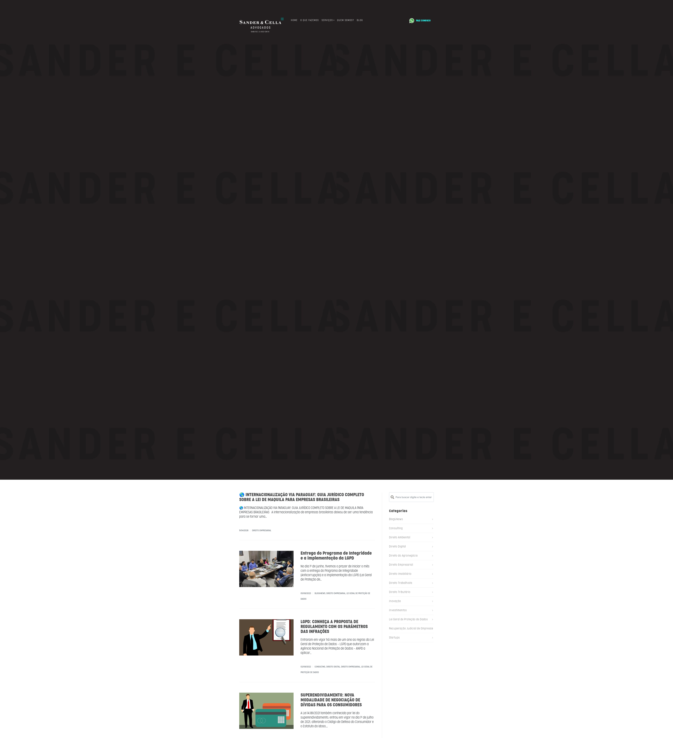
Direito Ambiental (399, 537)
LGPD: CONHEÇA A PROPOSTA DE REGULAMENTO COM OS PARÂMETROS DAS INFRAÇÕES (334, 626)
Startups (394, 637)
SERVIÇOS (327, 20)
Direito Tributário (399, 592)
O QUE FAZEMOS (309, 20)
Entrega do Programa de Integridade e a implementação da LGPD (336, 556)
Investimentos (398, 610)
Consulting (320, 666)
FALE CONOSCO (423, 20)
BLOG (360, 20)
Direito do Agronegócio (403, 555)
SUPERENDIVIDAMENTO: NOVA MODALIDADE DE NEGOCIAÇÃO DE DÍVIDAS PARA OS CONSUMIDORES (331, 699)
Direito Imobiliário (400, 573)
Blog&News (320, 593)
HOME (294, 20)
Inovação (395, 601)
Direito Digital (333, 666)
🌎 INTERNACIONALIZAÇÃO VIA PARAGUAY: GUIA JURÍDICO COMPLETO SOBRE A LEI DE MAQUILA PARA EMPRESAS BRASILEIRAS (301, 497)
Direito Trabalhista (400, 583)
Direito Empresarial (261, 530)
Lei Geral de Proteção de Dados (408, 619)
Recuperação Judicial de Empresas (411, 628)
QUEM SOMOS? (345, 20)
